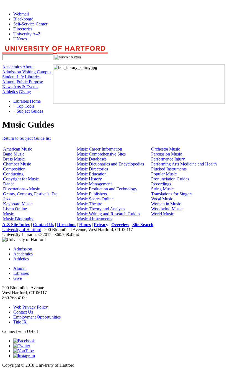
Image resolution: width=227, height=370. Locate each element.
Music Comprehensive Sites (101, 154)
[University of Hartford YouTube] (23, 350)
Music (8, 213)
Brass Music (14, 159)
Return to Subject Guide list (26, 138)
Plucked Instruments (169, 169)
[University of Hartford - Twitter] (21, 345)
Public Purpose (30, 81)
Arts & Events (25, 86)
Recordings (161, 184)
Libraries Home (27, 101)
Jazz (7, 198)
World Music (162, 213)
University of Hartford (21, 229)
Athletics (10, 91)
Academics (12, 66)
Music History (89, 179)
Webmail (21, 14)
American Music (17, 149)
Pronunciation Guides (170, 179)
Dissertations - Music (21, 189)
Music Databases (92, 159)
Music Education (92, 174)
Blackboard (23, 19)
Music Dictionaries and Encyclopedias (110, 164)
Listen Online (15, 208)
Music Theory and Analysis (101, 208)
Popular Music (164, 174)
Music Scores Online (95, 198)
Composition (14, 169)
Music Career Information (99, 149)
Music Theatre (89, 203)
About (27, 66)
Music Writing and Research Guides (108, 213)
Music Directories (92, 169)
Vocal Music (162, 198)
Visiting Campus (36, 71)
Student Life (13, 76)
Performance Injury (168, 159)
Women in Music (166, 203)
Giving (25, 91)
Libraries (32, 76)
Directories (22, 29)
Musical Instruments (94, 218)
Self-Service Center (30, 24)
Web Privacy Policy (30, 307)
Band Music (13, 154)
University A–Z (27, 34)
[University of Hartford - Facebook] (24, 340)
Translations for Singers (171, 194)
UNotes (20, 39)
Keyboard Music (17, 203)
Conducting (13, 174)
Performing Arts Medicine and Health (184, 164)
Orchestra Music (165, 149)
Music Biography (18, 218)
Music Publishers (92, 194)
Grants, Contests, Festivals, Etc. (30, 194)
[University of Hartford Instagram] (24, 355)
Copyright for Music (21, 179)
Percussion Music (166, 154)
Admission (11, 71)
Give (17, 278)
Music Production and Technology (107, 189)
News (7, 86)
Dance (8, 184)
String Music (162, 189)
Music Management (94, 184)
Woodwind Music (166, 208)
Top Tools (25, 106)
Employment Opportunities (37, 317)
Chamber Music (17, 164)
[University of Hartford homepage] (55, 52)
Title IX (20, 322)
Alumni (9, 81)
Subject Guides (30, 111)
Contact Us (23, 312)
